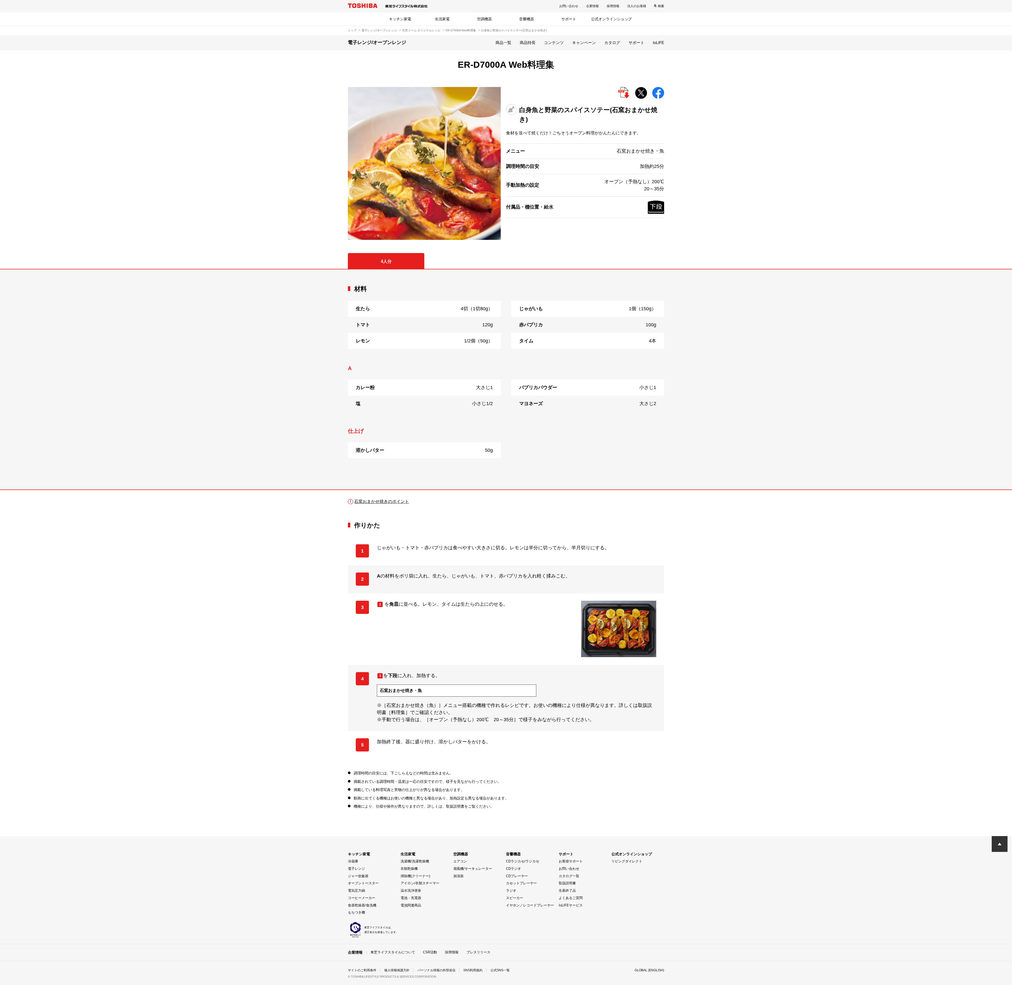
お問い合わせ (568, 6)
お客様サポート (571, 861)
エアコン (460, 861)
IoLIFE (658, 42)
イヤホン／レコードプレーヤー (530, 905)
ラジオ (511, 890)
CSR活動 (430, 952)
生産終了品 (567, 890)
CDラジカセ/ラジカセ (522, 861)
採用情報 (613, 6)
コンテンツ (554, 42)
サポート (568, 19)
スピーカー (514, 898)
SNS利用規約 (473, 970)
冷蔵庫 (353, 861)
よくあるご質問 (571, 898)
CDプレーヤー (517, 876)
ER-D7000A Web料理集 (461, 30)
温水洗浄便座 (411, 890)
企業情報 (592, 6)
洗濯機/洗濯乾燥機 (415, 861)
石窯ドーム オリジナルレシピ (421, 30)
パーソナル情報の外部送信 (436, 970)
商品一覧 (503, 42)
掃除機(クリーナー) (415, 876)
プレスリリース (478, 952)
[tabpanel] (506, 379)
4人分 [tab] (386, 261)
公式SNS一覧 (500, 970)
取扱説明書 (567, 883)
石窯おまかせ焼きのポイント (381, 501)
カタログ (612, 42)
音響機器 (526, 19)
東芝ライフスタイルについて (393, 952)
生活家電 (442, 19)
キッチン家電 (400, 19)
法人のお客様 (636, 6)
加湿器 (458, 876)
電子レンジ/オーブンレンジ (379, 30)
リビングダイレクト (626, 861)
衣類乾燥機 (409, 869)
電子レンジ (356, 869)
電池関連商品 (411, 905)
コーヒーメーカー (361, 898)
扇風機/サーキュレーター (472, 869)
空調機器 (484, 19)
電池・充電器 (411, 898)
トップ (352, 30)
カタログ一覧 (569, 876)
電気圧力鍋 (356, 890)
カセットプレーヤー (521, 883)
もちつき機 (356, 912)
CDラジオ (513, 869)
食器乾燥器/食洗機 (362, 905)
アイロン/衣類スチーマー (420, 883)
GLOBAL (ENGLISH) (649, 970)
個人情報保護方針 (397, 970)
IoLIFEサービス (571, 905)
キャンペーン (584, 42)
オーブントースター (363, 883)
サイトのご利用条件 (362, 970)
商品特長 (528, 42)
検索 (661, 6)
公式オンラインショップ (611, 19)
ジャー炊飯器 (358, 876)
